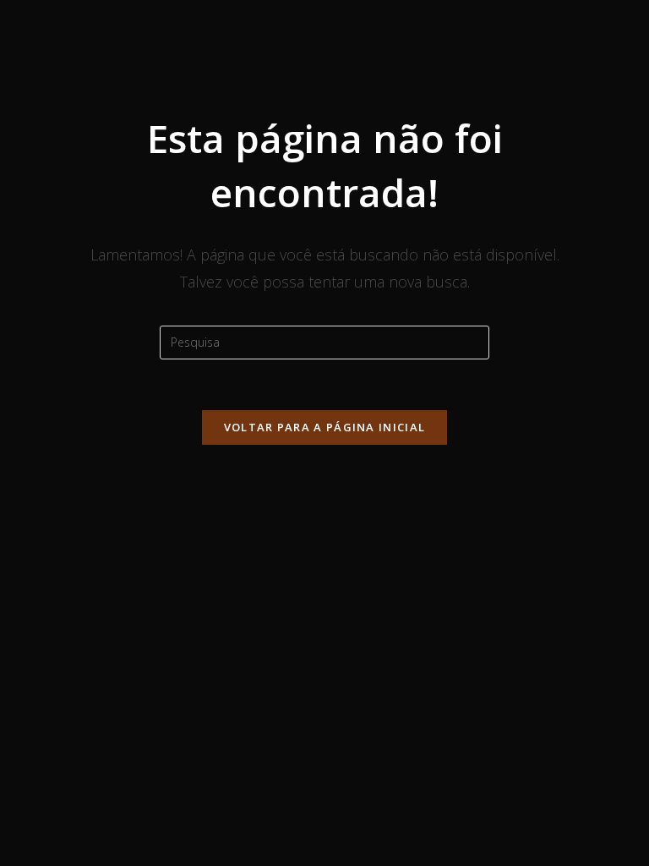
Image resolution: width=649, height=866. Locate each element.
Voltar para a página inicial (324, 427)
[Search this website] (324, 340)
